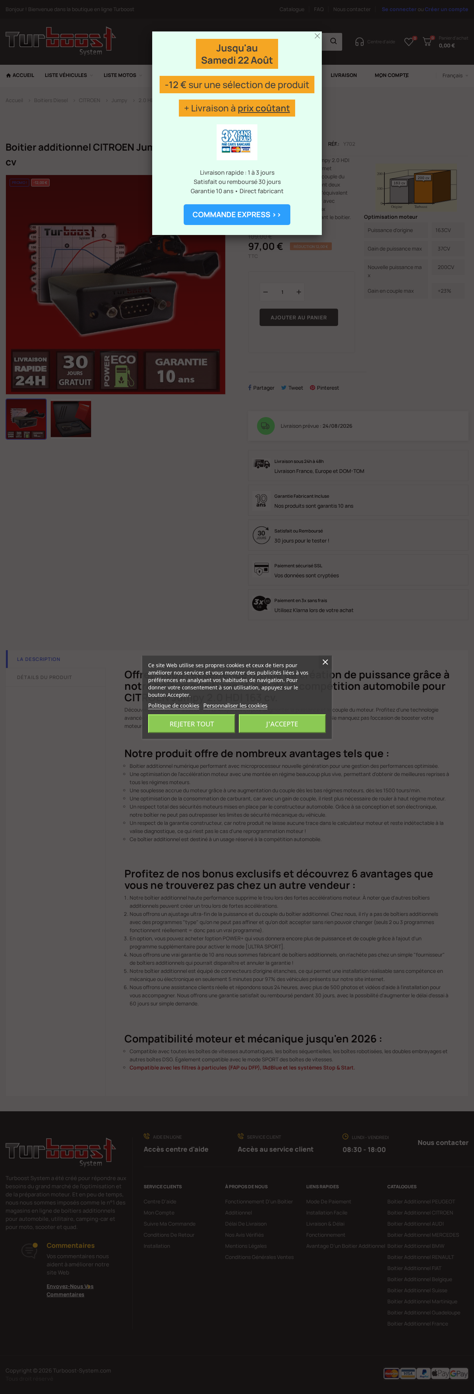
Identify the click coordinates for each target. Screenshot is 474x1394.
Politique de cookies (173, 705)
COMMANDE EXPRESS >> (237, 214)
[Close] (317, 36)
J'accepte (282, 723)
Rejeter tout (192, 723)
